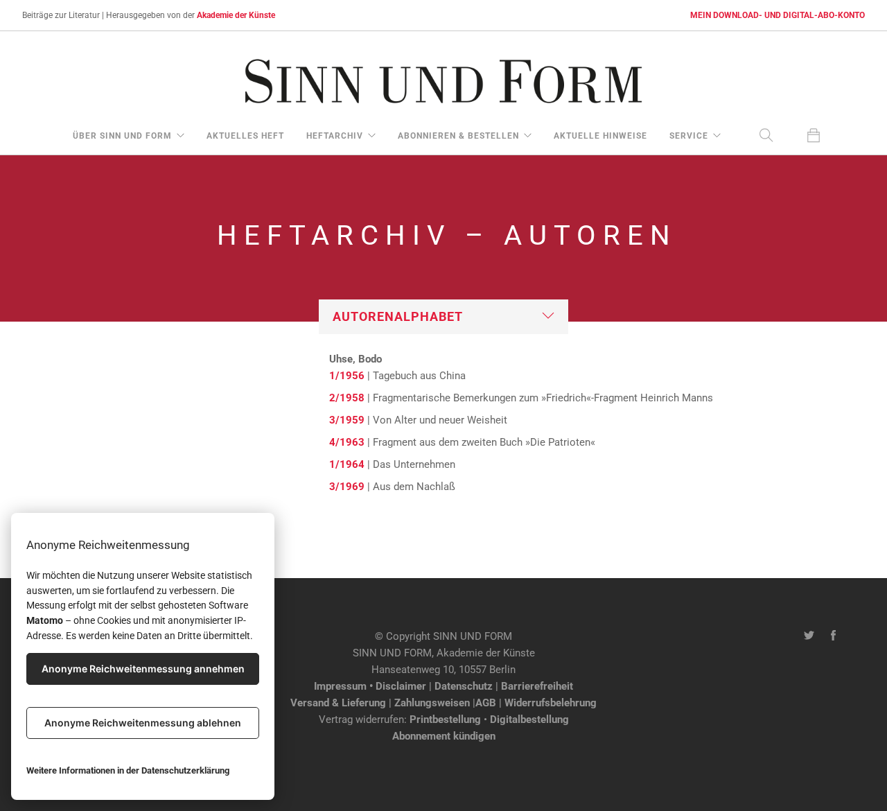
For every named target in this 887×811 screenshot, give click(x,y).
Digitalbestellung (529, 719)
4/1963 (347, 442)
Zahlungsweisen (432, 703)
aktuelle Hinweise (600, 136)
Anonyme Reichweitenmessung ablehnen (142, 723)
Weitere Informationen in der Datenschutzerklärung (127, 770)
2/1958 (347, 398)
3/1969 (347, 486)
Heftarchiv (334, 136)
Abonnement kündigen (443, 736)
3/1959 (347, 420)
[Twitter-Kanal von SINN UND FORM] (809, 636)
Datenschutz (463, 686)
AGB (485, 703)
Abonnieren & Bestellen (458, 136)
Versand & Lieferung (338, 703)
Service (688, 136)
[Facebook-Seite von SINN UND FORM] (833, 636)
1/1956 (347, 375)
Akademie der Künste (236, 15)
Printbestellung (445, 719)
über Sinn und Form (122, 136)
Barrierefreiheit (537, 686)
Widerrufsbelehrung (550, 703)
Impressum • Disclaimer (370, 686)
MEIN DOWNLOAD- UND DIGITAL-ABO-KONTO (777, 15)
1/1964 (347, 464)
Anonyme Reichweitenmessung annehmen (143, 668)
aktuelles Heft (245, 136)
